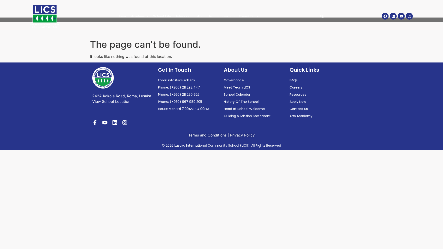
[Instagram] (409, 16)
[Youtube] (401, 16)
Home (121, 16)
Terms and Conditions (207, 135)
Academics (139, 16)
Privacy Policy (242, 135)
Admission (184, 16)
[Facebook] (385, 16)
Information (225, 16)
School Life (162, 16)
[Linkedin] (393, 16)
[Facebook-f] (95, 122)
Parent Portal (249, 16)
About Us (204, 16)
